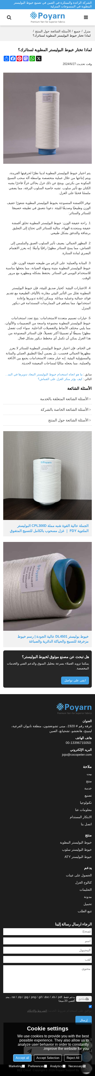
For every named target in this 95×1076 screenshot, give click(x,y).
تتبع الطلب (85, 911)
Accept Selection (47, 1058)
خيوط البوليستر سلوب (77, 849)
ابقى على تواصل (75, 680)
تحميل (87, 904)
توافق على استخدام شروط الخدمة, (59, 1010)
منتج (89, 781)
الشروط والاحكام (37, 1010)
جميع (77, 31)
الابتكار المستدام (81, 817)
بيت (89, 774)
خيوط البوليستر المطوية (76, 842)
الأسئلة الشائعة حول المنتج (53, 31)
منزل (87, 31)
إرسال (84, 1020)
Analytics (56, 1066)
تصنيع (88, 795)
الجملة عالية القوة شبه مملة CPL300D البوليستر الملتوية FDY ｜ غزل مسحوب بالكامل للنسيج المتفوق (49, 528)
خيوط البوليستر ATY (78, 857)
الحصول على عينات (79, 875)
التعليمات (86, 889)
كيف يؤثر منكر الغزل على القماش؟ (60, 379)
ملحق (81, 998)
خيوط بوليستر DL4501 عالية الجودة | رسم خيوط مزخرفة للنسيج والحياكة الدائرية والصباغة (53, 638)
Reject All (73, 1058)
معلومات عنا (83, 810)
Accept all (22, 1058)
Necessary (75, 1066)
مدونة (88, 897)
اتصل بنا (86, 824)
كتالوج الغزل (83, 882)
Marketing (15, 1066)
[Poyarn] (47, 17)
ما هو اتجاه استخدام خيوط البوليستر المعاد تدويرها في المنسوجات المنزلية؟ (43, 374)
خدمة (88, 788)
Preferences (36, 1066)
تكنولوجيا (86, 802)
